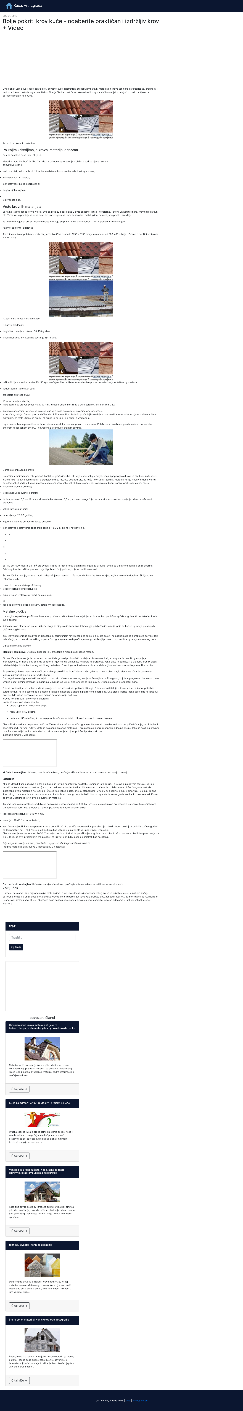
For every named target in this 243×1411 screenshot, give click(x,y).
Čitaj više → (19, 1089)
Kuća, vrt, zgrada (27, 5)
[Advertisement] (81, 58)
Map (128, 1400)
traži (17, 947)
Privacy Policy (140, 1400)
